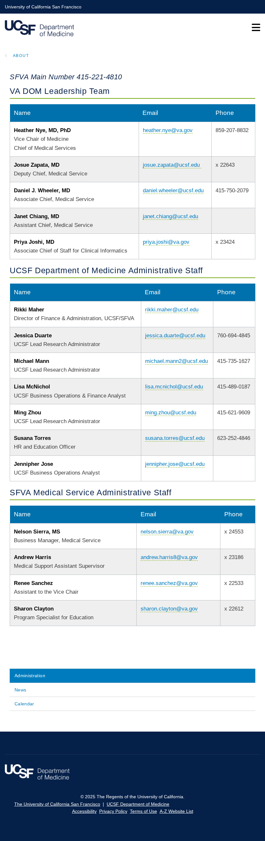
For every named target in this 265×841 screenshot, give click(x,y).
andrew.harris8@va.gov (169, 557)
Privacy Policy (113, 811)
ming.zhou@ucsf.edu (170, 412)
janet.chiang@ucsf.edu (170, 216)
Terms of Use (143, 811)
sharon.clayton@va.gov (169, 609)
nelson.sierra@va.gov (167, 532)
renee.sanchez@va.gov (169, 583)
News (20, 689)
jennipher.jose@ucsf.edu (175, 464)
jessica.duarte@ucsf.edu (175, 335)
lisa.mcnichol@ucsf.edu (174, 387)
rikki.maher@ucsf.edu (171, 310)
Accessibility (84, 811)
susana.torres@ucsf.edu (175, 438)
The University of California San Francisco (57, 804)
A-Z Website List (176, 811)
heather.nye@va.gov (168, 130)
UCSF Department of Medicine (138, 804)
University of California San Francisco (43, 6)
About (21, 55)
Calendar (24, 703)
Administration (30, 675)
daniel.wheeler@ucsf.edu (173, 190)
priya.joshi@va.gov (166, 242)
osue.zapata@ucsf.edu (172, 165)
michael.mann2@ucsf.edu (176, 361)
